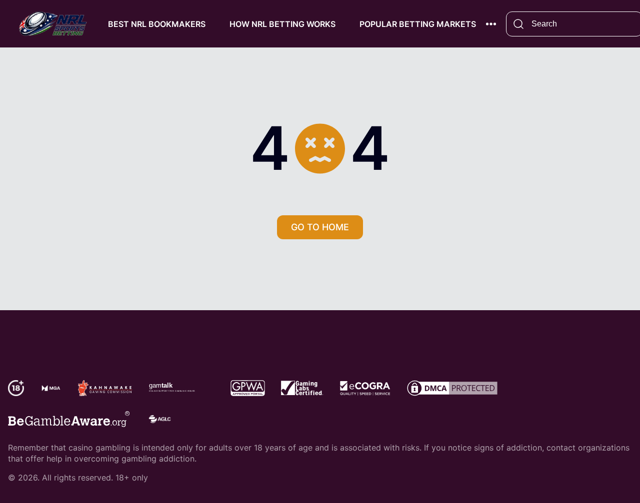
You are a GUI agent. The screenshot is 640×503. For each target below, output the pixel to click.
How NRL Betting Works (283, 24)
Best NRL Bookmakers (157, 24)
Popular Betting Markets (418, 24)
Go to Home (320, 227)
